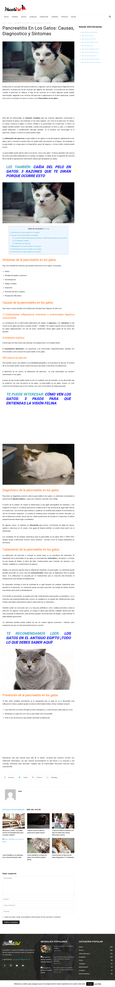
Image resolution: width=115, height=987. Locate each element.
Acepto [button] (90, 984)
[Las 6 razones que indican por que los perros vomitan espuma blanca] (46, 960)
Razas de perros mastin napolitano (91, 59)
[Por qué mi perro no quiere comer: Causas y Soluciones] (46, 970)
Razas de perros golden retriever (90, 42)
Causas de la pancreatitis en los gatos (24, 235)
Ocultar (46, 229)
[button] (110, 17)
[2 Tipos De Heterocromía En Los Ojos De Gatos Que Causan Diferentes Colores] (63, 821)
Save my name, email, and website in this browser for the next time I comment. (33, 917)
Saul (20, 791)
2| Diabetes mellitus (20, 241)
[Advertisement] (38, 108)
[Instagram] (11, 965)
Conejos (33, 17)
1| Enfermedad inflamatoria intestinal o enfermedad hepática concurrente (39, 238)
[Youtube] (23, 965)
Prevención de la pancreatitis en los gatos (25, 252)
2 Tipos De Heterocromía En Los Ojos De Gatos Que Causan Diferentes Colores (63, 833)
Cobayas (54, 17)
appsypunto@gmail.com (21, 959)
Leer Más (97, 984)
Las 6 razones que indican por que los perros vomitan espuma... (64, 959)
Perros (15, 17)
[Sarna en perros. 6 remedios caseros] (46, 949)
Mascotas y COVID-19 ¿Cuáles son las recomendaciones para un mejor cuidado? (12, 833)
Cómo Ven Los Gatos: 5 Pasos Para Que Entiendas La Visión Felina (38, 398)
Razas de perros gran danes (89, 55)
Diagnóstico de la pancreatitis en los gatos (25, 246)
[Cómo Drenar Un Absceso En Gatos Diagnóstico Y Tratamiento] (63, 845)
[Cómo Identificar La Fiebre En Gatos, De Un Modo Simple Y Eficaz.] (38, 845)
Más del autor (34, 810)
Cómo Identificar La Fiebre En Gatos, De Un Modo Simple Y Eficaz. (37, 857)
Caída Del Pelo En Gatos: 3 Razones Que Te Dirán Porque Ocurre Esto (38, 171)
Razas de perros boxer (87, 45)
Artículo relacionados (13, 810)
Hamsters (44, 17)
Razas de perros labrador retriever (90, 49)
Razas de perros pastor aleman (89, 32)
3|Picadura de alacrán (21, 243)
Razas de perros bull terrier (89, 39)
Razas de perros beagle (88, 35)
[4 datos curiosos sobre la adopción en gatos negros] (38, 821)
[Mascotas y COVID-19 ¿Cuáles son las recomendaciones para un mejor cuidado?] (13, 821)
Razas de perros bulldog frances (90, 52)
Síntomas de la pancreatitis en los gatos (25, 232)
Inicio (6, 17)
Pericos (64, 17)
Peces (73, 17)
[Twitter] (17, 965)
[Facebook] (4, 965)
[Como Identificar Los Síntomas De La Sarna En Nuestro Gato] (13, 845)
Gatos (23, 17)
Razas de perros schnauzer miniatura (91, 62)
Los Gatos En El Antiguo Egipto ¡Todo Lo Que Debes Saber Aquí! (38, 637)
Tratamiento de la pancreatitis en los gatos (25, 249)
